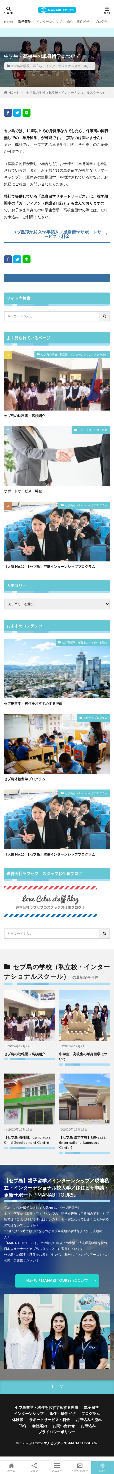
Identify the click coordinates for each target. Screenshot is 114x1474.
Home (8, 22)
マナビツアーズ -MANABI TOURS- (70, 1443)
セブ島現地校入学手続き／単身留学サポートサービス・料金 (57, 234)
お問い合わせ (64, 1425)
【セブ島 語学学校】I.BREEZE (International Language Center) (82, 1142)
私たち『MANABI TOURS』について (57, 1280)
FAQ (22, 1425)
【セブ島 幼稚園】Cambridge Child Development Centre (27, 1140)
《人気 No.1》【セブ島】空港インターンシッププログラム (49, 566)
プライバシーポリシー (57, 1431)
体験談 (17, 1419)
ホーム (11, 1470)
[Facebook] (8, 113)
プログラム (103, 22)
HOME (13, 92)
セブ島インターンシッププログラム (86, 505)
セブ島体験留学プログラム (24, 779)
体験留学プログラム (95, 717)
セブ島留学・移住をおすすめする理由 (84, 642)
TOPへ (102, 1470)
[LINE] (26, 113)
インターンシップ (49, 22)
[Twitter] (17, 113)
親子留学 (24, 22)
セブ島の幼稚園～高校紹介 (24, 415)
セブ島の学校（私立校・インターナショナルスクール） (50, 66)
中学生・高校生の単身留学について (83, 1056)
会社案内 (39, 1425)
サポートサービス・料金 (92, 429)
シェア (34, 1470)
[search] (104, 316)
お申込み (88, 1425)
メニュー (57, 1470)
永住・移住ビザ (78, 22)
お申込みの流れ (89, 1419)
